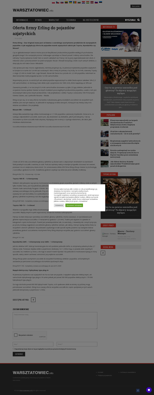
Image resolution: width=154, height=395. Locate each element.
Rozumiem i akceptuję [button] (74, 205)
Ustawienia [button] (59, 205)
